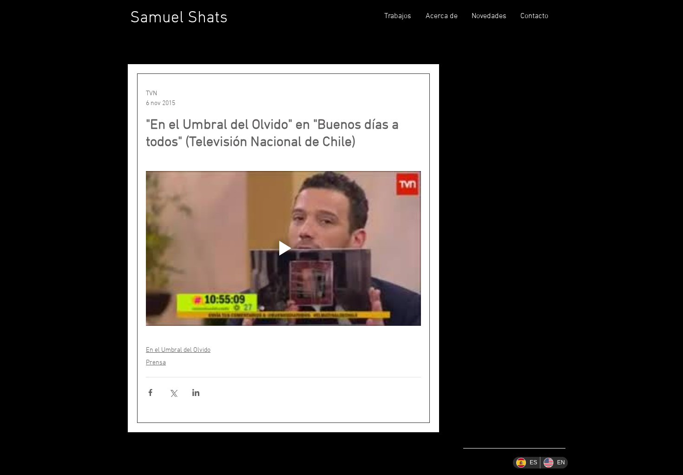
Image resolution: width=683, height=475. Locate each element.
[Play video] (283, 248)
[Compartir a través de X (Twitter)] (173, 392)
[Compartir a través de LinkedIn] (195, 392)
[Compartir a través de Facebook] (150, 392)
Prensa (156, 363)
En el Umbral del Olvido (178, 350)
